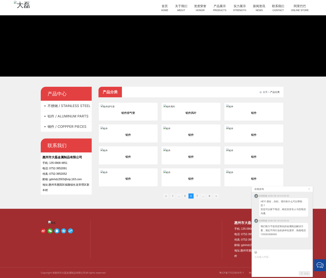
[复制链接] (70, 230)
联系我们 (278, 8)
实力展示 (239, 8)
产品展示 (219, 8)
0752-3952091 (250, 234)
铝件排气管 (128, 113)
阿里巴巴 (300, 8)
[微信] (50, 230)
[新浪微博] (43, 230)
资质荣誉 (200, 8)
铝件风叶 (191, 113)
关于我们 (181, 8)
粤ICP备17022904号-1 (231, 272)
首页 (164, 8)
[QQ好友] (56, 230)
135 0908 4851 (249, 228)
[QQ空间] (63, 230)
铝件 (254, 113)
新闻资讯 (259, 8)
